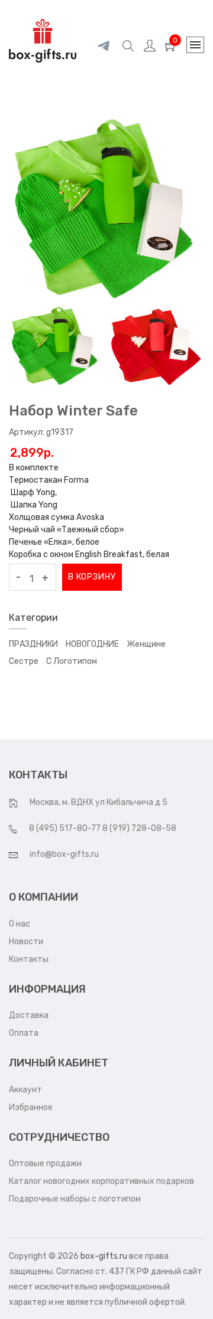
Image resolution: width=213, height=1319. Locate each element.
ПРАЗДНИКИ (33, 644)
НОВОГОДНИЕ (92, 644)
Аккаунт (25, 1090)
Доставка (29, 1015)
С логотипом (71, 661)
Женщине (146, 644)
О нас (19, 924)
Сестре (23, 661)
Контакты (29, 959)
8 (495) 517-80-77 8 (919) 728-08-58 (102, 828)
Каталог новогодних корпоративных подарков (101, 1181)
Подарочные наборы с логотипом (75, 1199)
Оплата (23, 1033)
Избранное (31, 1107)
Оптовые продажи (45, 1163)
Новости (26, 942)
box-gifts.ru (103, 1256)
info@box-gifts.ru (64, 854)
